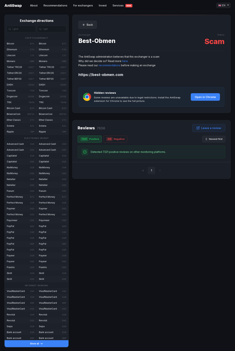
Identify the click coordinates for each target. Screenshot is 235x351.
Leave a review (211, 128)
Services (122, 5)
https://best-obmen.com (100, 74)
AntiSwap (13, 5)
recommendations (109, 65)
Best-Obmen (96, 40)
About (34, 5)
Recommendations (55, 5)
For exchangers (83, 5)
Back (90, 24)
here (125, 61)
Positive (90, 138)
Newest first (216, 138)
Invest (103, 5)
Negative (115, 138)
